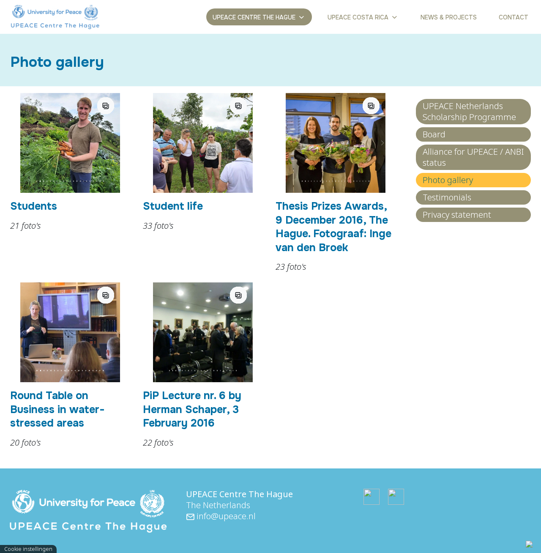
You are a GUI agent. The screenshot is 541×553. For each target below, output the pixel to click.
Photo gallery (448, 180)
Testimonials (447, 197)
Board (434, 134)
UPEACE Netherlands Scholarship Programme (469, 111)
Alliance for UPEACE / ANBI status (473, 157)
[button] (23, 143)
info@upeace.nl (225, 516)
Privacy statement (457, 214)
